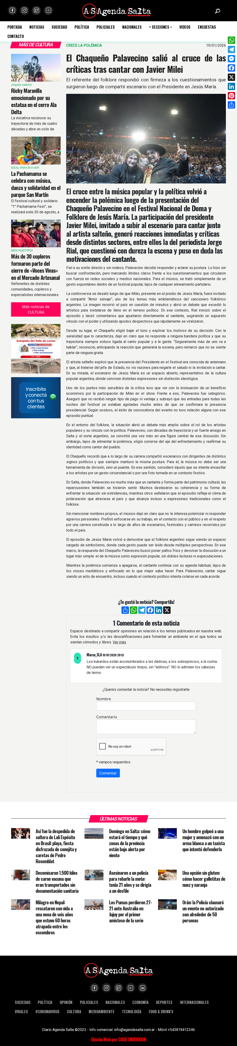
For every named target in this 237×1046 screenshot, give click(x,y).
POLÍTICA (82, 27)
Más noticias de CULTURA (36, 309)
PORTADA (14, 27)
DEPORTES (164, 1002)
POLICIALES (106, 27)
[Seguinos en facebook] (12, 10)
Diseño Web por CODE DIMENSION (118, 1039)
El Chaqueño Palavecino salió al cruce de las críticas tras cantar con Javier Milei (146, 63)
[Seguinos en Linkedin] (142, 987)
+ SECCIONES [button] (159, 27)
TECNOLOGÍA (131, 1011)
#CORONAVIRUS (47, 1011)
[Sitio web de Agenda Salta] (116, 10)
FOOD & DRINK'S (161, 1011)
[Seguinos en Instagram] (24, 10)
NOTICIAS (36, 27)
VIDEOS (184, 27)
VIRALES (21, 1011)
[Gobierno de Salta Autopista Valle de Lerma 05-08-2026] (36, 348)
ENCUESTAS (207, 27)
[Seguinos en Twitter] (36, 10)
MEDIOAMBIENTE (102, 1011)
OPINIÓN (66, 1002)
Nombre (103, 698)
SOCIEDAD (59, 27)
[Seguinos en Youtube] (48, 10)
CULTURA (74, 1011)
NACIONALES (132, 27)
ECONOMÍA (140, 1002)
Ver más (119, 642)
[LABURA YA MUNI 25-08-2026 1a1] (36, 397)
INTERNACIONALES (194, 1002)
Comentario (106, 716)
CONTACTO (15, 36)
